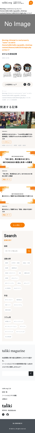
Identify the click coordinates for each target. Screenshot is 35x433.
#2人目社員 (8, 337)
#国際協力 (14, 268)
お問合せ (4, 399)
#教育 (6, 263)
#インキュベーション (11, 326)
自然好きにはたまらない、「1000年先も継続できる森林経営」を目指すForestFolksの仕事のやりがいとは (17, 136)
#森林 (24, 145)
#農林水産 (27, 273)
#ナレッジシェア (18, 321)
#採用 (19, 145)
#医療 (6, 268)
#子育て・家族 (16, 263)
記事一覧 (4, 392)
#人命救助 (8, 288)
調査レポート (6, 179)
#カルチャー (15, 278)
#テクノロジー (9, 300)
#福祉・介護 (26, 263)
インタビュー (6, 142)
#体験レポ (8, 321)
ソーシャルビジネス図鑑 (9, 395)
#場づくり (8, 305)
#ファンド (23, 326)
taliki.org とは (6, 388)
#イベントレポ (20, 331)
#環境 (15, 145)
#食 (20, 273)
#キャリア (26, 283)
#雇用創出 (19, 300)
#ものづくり (17, 288)
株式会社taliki (12, 410)
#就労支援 (8, 310)
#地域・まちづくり (7, 145)
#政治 (19, 283)
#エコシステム (18, 305)
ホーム (4, 91)
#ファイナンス (9, 331)
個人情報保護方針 (17, 423)
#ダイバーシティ (9, 283)
